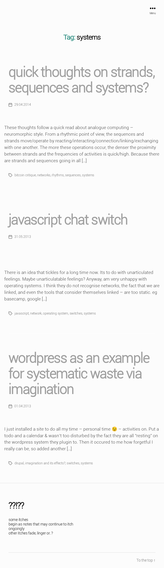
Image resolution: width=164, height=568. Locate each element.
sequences (73, 175)
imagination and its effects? (45, 463)
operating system (55, 313)
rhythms (58, 175)
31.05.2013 (22, 237)
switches (76, 313)
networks (43, 175)
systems (88, 175)
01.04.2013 (22, 406)
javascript (22, 313)
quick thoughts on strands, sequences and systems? (82, 80)
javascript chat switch (68, 220)
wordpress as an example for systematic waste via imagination (79, 373)
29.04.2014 (22, 105)
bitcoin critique (25, 175)
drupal (19, 463)
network (36, 313)
